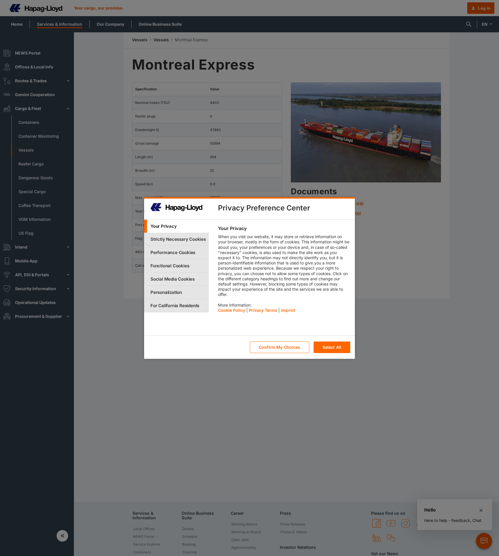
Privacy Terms (263, 310)
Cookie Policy (231, 310)
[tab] (176, 226)
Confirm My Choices (279, 347)
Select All (332, 347)
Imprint (288, 310)
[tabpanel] (284, 270)
